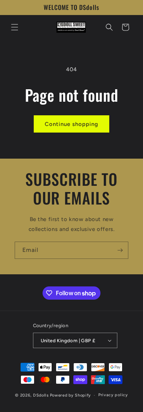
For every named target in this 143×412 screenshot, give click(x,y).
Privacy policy (113, 395)
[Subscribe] (120, 250)
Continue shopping (71, 124)
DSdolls (41, 395)
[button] (15, 27)
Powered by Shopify (70, 395)
